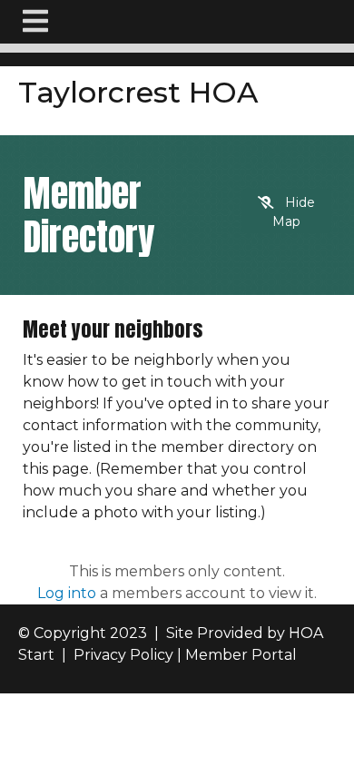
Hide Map (293, 212)
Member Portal (241, 654)
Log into (66, 593)
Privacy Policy (123, 654)
